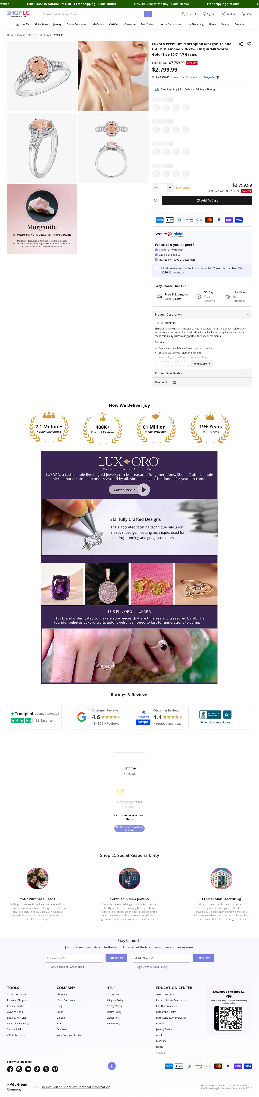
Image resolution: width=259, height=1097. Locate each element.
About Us (62, 994)
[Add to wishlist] (249, 44)
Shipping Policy (114, 1000)
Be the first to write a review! (129, 828)
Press (60, 1011)
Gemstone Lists (165, 994)
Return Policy (113, 1011)
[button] (217, 77)
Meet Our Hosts (66, 1000)
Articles (160, 1035)
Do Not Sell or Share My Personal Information (75, 1087)
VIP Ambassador (16, 1035)
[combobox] (93, 14)
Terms (153, 967)
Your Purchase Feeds (69, 1035)
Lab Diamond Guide (167, 1006)
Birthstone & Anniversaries (171, 1017)
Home (159, 1046)
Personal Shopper (17, 1000)
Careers (61, 1017)
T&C (59, 1023)
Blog (59, 1006)
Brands (160, 1023)
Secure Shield (14, 1029)
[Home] (24, 14)
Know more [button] (176, 272)
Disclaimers (113, 1017)
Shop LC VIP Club (17, 1017)
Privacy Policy (114, 1006)
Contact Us (112, 994)
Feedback (62, 1029)
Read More (200, 363)
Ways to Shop (15, 1011)
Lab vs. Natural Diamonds (171, 1000)
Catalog (160, 1052)
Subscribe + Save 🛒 (18, 1023)
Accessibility (113, 1023)
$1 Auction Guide (16, 994)
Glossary (161, 1041)
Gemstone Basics (166, 1011)
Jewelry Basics (164, 1029)
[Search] (148, 14)
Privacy (164, 967)
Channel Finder (15, 1006)
